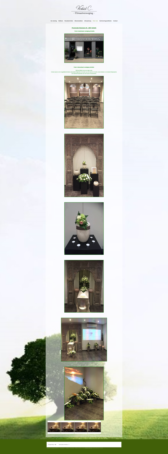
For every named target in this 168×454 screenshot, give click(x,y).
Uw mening (54, 21)
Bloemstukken (79, 21)
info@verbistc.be (88, 448)
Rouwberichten (69, 21)
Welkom (60, 21)
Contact (115, 21)
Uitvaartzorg (87, 21)
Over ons (95, 21)
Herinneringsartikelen (105, 21)
